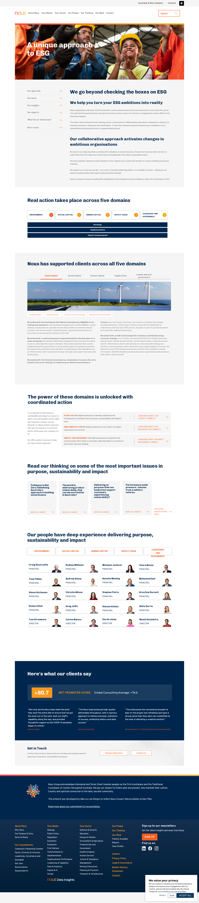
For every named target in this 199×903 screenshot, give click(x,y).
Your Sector (60, 13)
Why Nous (19, 830)
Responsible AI (21, 871)
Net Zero (19, 863)
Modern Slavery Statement (120, 869)
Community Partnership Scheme (29, 849)
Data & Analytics (54, 866)
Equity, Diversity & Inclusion (27, 852)
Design (50, 874)
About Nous (33, 13)
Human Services (87, 855)
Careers (110, 13)
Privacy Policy (119, 858)
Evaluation (52, 844)
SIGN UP (150, 837)
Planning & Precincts (89, 870)
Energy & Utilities (88, 837)
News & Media (21, 837)
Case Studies (118, 846)
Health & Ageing (87, 852)
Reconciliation (21, 867)
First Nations (53, 848)
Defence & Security (88, 830)
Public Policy (53, 834)
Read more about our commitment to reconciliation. (74, 806)
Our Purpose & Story (24, 834)
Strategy (51, 830)
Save (172, 895)
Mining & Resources (89, 866)
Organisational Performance (59, 859)
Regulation (52, 837)
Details (162, 895)
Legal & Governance (122, 863)
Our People (73, 13)
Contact (172, 3)
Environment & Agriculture (91, 841)
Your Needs (47, 13)
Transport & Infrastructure (91, 874)
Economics (51, 841)
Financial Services (88, 844)
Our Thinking (87, 13)
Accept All (185, 895)
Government (85, 848)
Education (84, 834)
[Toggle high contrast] (181, 3)
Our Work (99, 13)
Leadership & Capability (58, 863)
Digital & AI (52, 870)
